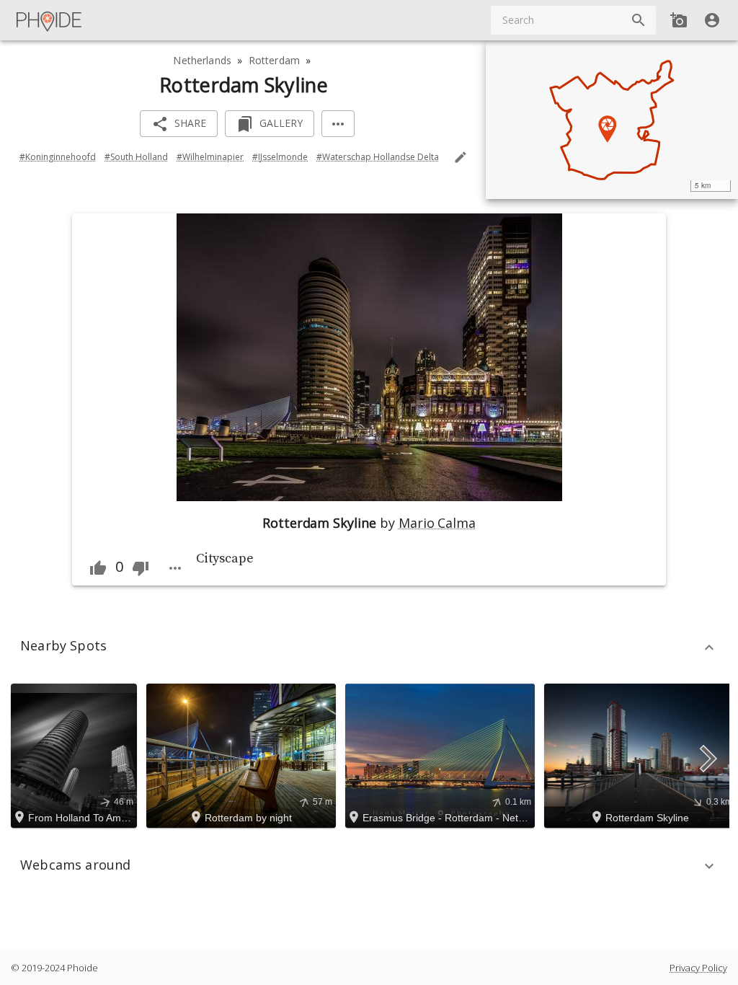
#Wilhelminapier (210, 157)
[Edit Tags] (461, 157)
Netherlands (202, 60)
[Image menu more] (175, 568)
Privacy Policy (698, 967)
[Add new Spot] (679, 20)
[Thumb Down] (140, 568)
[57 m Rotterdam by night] (243, 755)
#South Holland (136, 157)
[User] (712, 20)
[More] (338, 123)
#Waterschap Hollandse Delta (377, 157)
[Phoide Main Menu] (49, 20)
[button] (369, 647)
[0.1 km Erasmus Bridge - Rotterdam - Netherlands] (442, 755)
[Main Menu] (49, 20)
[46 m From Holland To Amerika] (76, 755)
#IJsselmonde (280, 157)
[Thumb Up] (98, 568)
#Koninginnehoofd (57, 157)
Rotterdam (274, 60)
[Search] (638, 20)
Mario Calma (437, 522)
